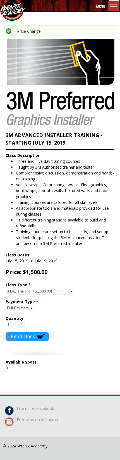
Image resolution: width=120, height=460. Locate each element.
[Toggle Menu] (114, 5)
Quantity (14, 318)
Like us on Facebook (35, 408)
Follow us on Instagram (38, 419)
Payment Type (22, 301)
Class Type (18, 284)
